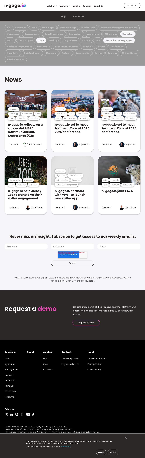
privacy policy (87, 280)
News (13, 79)
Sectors (63, 6)
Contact (87, 6)
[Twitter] (7, 415)
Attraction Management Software (118, 27)
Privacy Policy (94, 364)
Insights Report (32, 53)
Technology (75, 34)
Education (128, 34)
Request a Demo (86, 322)
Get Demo (132, 5)
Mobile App (48, 27)
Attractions (111, 34)
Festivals (88, 46)
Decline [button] (113, 452)
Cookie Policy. (66, 447)
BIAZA (10, 40)
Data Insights (26, 40)
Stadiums (9, 396)
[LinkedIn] (12, 415)
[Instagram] (18, 415)
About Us (98, 6)
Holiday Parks (11, 369)
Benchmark (43, 46)
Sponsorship (82, 53)
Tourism (112, 53)
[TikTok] (34, 415)
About (30, 352)
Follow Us (9, 409)
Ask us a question (70, 358)
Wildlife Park (88, 27)
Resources (78, 16)
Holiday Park (117, 46)
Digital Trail (70, 40)
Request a (31, 309)
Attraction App (68, 27)
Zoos (34, 27)
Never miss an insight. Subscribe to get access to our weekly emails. (72, 236)
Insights (76, 6)
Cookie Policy (94, 369)
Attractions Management (119, 40)
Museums (51, 53)
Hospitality (13, 53)
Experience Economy (66, 46)
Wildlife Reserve (15, 59)
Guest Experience (54, 34)
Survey (98, 53)
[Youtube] (29, 415)
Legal (90, 352)
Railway (66, 53)
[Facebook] (23, 415)
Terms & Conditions (97, 358)
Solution (50, 6)
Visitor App (13, 34)
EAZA (41, 40)
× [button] (125, 438)
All (8, 27)
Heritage (54, 40)
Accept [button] (101, 452)
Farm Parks (10, 391)
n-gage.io (20, 27)
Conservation (31, 34)
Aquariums (93, 34)
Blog (63, 16)
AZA (98, 40)
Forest (101, 46)
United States (129, 53)
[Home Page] (15, 6)
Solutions (10, 352)
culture (86, 40)
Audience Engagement (19, 46)
